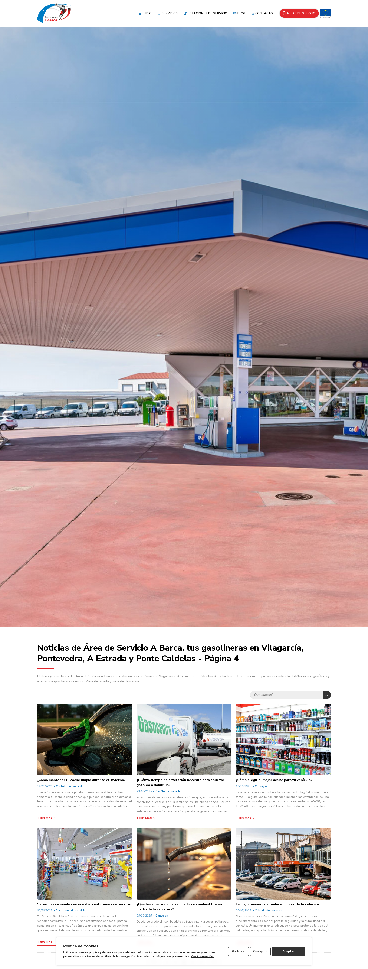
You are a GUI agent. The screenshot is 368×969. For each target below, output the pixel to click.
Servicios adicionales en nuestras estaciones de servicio (84, 904)
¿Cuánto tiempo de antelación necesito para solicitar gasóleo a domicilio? (180, 782)
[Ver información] (325, 13)
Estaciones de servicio (71, 910)
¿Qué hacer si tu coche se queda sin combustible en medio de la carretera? (179, 907)
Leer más (45, 818)
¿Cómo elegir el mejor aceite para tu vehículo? (274, 780)
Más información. (202, 956)
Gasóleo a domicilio (168, 791)
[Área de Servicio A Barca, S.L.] (54, 13)
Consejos (261, 786)
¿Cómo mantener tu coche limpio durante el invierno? (81, 780)
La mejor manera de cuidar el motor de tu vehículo (277, 904)
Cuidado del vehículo (70, 786)
